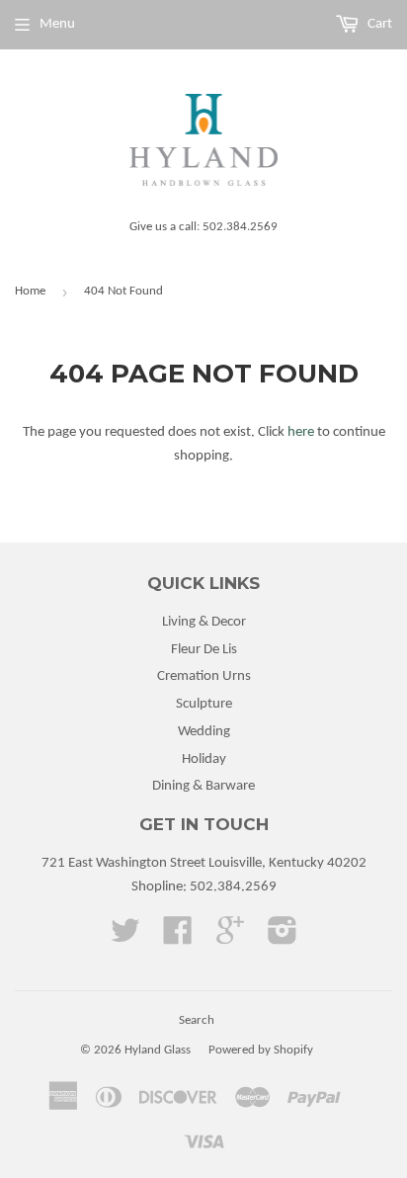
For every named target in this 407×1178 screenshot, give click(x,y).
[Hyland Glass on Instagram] (282, 938)
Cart (378, 24)
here (300, 432)
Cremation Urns (204, 676)
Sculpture (204, 704)
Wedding (204, 731)
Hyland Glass (157, 1050)
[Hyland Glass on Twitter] (125, 938)
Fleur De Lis (204, 649)
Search (196, 1020)
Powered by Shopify (260, 1050)
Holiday (204, 759)
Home (30, 291)
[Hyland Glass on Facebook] (178, 938)
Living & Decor (204, 622)
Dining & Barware (203, 786)
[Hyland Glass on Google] (230, 938)
